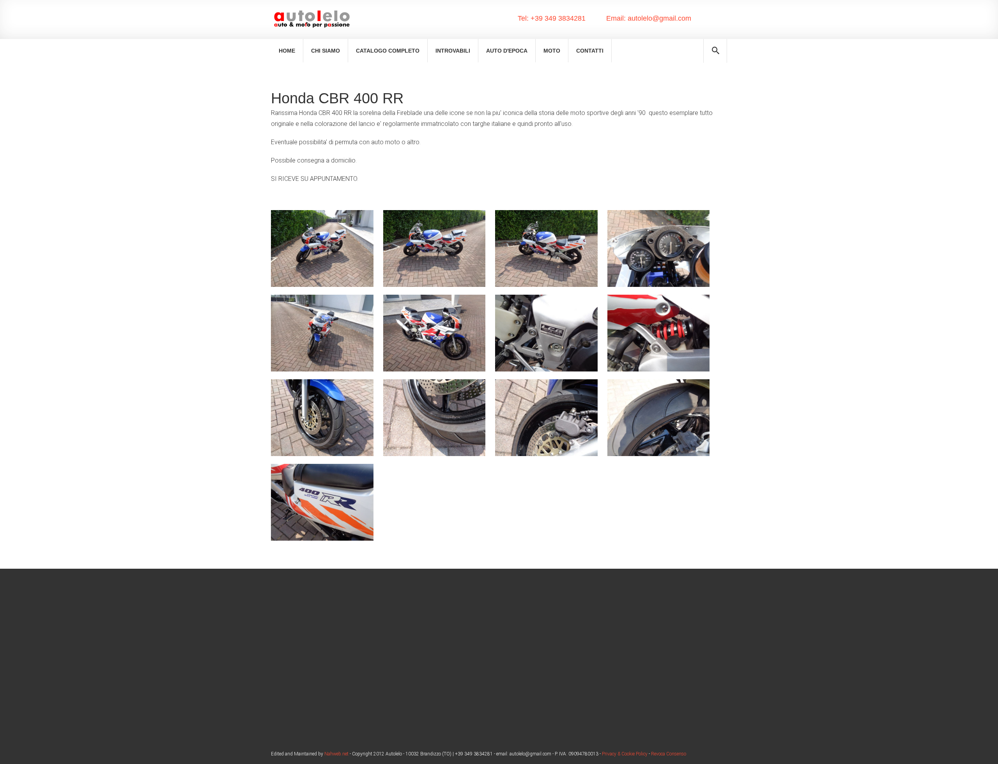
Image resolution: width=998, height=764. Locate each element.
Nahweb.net (336, 754)
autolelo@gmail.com (658, 18)
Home (287, 51)
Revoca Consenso (668, 754)
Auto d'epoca (506, 51)
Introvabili (452, 51)
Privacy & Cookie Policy (625, 754)
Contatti (589, 51)
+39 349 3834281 (557, 18)
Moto (551, 51)
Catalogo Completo (387, 51)
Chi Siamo (325, 51)
